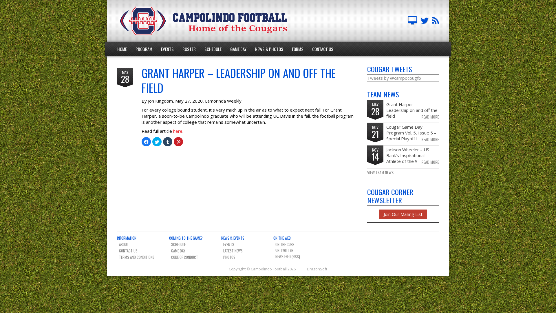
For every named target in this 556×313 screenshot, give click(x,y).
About (124, 244)
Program (144, 49)
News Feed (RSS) (287, 256)
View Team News (380, 172)
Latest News (233, 251)
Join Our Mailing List (403, 214)
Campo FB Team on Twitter (424, 21)
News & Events (232, 238)
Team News (435, 21)
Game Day (238, 49)
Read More (430, 117)
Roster (189, 49)
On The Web (282, 238)
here (177, 131)
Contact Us (322, 49)
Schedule (213, 49)
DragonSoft (317, 269)
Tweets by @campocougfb (394, 78)
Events (167, 49)
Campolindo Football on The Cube (412, 21)
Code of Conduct (184, 257)
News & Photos (269, 49)
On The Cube (284, 244)
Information (126, 238)
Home (122, 49)
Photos (229, 257)
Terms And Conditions (137, 257)
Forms (297, 49)
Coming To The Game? (186, 238)
